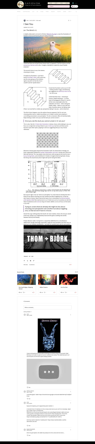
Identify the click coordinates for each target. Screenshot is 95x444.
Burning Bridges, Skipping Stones (26, 288)
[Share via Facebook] (24, 260)
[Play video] (47, 238)
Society (42, 11)
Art (37, 11)
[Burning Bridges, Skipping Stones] (26, 279)
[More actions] (70, 20)
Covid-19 (59, 11)
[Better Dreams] (47, 279)
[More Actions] (70, 314)
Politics (47, 11)
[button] (56, 3)
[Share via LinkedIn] (30, 260)
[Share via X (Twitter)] (27, 260)
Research (53, 11)
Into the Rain (64, 287)
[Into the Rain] (68, 279)
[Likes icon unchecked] (27, 387)
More (70, 11)
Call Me (64, 11)
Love (33, 11)
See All (76, 272)
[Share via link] (33, 260)
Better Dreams (44, 287)
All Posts (18, 11)
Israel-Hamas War (26, 11)
